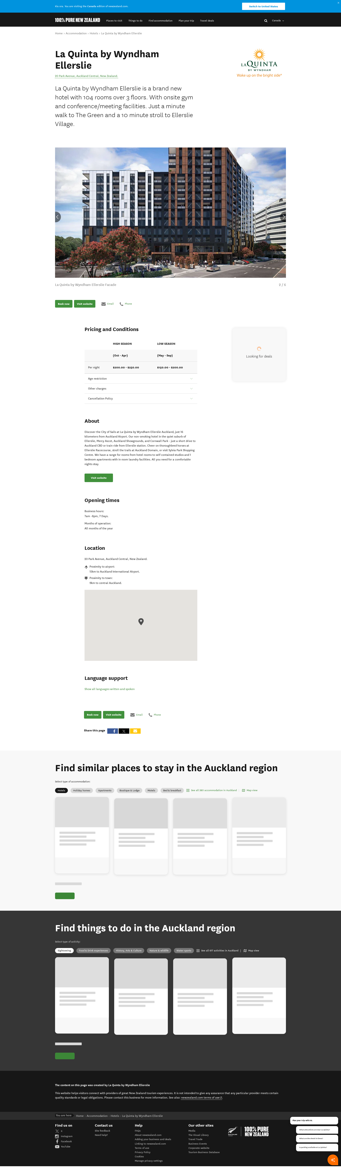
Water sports (184, 950)
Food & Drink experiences (93, 950)
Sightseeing (64, 950)
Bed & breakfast (172, 790)
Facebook (66, 1141)
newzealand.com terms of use (201, 1097)
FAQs (138, 1130)
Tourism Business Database (204, 1152)
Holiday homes (81, 790)
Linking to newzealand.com (150, 1143)
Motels (151, 790)
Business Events (197, 1143)
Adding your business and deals (153, 1139)
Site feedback (102, 1130)
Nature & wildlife (159, 950)
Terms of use (142, 1148)
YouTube (65, 1146)
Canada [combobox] (277, 20)
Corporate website (198, 1148)
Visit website (85, 304)
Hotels (61, 790)
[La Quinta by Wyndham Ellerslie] (259, 63)
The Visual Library (198, 1135)
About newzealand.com (148, 1135)
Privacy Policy (142, 1152)
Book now (64, 304)
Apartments (105, 790)
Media (191, 1130)
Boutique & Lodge (130, 790)
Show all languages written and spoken (110, 689)
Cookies (139, 1156)
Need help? (101, 1135)
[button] (114, 20)
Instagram (66, 1136)
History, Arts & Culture (129, 950)
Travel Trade (195, 1139)
